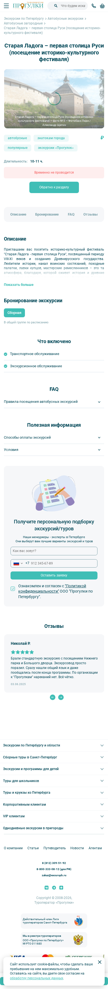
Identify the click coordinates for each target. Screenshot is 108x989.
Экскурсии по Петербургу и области (31, 745)
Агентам (95, 848)
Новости (77, 848)
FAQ (71, 214)
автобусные (17, 138)
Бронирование (47, 214)
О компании (13, 848)
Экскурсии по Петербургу (24, 19)
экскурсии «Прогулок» (56, 148)
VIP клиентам (14, 816)
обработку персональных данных (36, 978)
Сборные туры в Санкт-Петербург (30, 757)
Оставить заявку (54, 575)
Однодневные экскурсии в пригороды (33, 828)
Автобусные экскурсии (65, 19)
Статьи (33, 848)
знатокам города (51, 138)
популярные (17, 148)
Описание (18, 214)
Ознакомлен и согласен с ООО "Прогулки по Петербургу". (55, 591)
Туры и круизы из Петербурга (26, 793)
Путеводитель (54, 848)
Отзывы (90, 214)
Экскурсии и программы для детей (31, 769)
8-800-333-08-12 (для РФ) (54, 869)
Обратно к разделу (54, 187)
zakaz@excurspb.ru (54, 875)
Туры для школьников (21, 781)
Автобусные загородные (23, 23)
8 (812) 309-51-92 (54, 863)
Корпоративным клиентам (24, 804)
